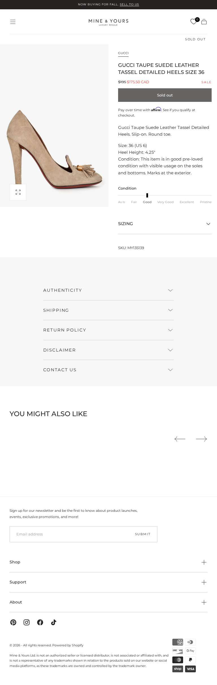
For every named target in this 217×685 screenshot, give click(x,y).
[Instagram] (26, 622)
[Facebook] (40, 622)
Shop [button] (15, 562)
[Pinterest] (13, 622)
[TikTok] (53, 622)
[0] (193, 22)
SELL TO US (129, 4)
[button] (13, 22)
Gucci (123, 53)
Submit (143, 534)
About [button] (16, 602)
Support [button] (18, 582)
